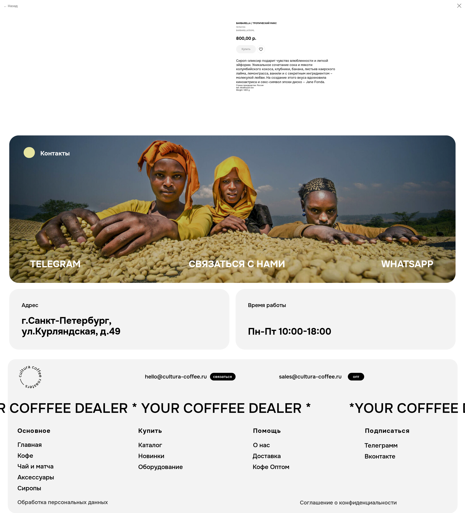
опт (356, 376)
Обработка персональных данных (62, 502)
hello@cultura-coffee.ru (176, 376)
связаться (222, 376)
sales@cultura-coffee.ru (310, 376)
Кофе (25, 456)
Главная (29, 445)
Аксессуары (35, 477)
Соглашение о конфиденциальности (348, 502)
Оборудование (160, 467)
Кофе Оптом (271, 467)
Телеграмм (381, 445)
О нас (261, 445)
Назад (13, 6)
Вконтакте (380, 456)
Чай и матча (35, 466)
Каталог (150, 445)
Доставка (267, 456)
